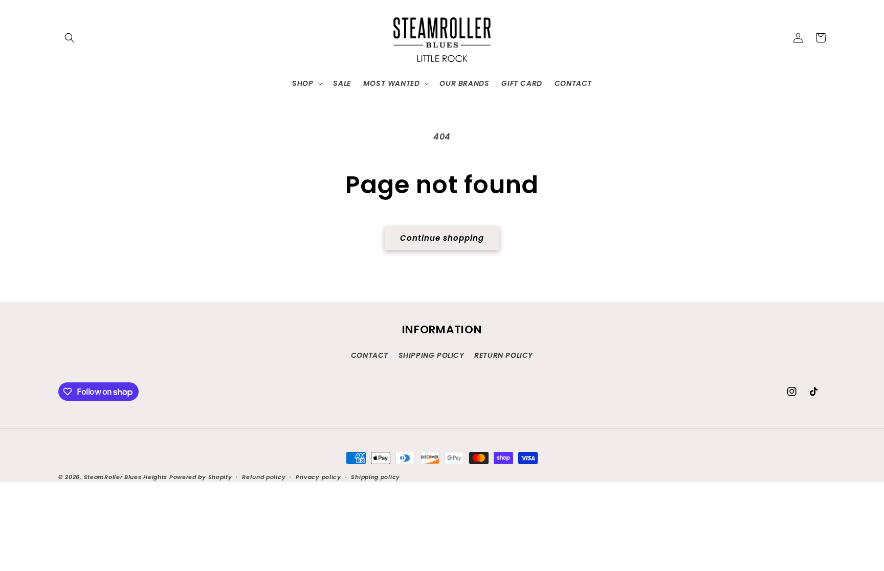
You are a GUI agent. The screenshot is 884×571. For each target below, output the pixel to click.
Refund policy (263, 477)
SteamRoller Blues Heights (126, 477)
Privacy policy (318, 477)
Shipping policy (375, 477)
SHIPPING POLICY (432, 355)
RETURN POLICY (503, 355)
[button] (69, 38)
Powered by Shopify (200, 477)
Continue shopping (442, 238)
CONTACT (369, 355)
